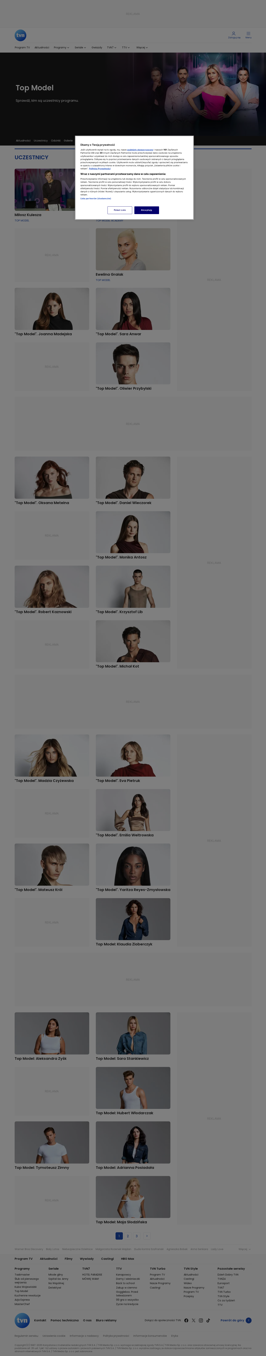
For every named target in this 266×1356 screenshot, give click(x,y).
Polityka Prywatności (100, 168)
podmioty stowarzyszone (140, 149)
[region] (134, 178)
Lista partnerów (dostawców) (95, 198)
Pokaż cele (120, 210)
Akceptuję (146, 210)
